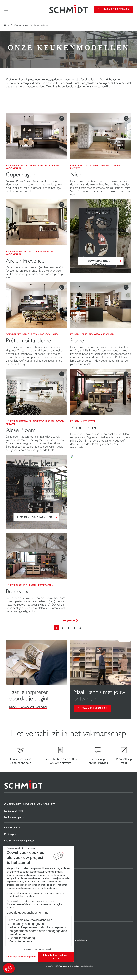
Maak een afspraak (116, 9)
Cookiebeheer (79, 940)
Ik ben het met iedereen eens (56, 956)
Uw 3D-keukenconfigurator (19, 840)
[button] (9, 968)
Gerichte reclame (20, 941)
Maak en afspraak (94, 708)
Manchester (83, 427)
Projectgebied (11, 834)
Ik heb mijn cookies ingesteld (21, 956)
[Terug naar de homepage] (68, 9)
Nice (75, 174)
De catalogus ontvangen (28, 706)
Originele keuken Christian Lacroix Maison (33, 334)
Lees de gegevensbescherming (27, 912)
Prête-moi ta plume (28, 340)
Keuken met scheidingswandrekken (92, 334)
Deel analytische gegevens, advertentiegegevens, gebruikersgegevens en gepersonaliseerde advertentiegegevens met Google (38, 929)
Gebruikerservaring (22, 938)
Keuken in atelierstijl (83, 421)
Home (6, 25)
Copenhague (20, 174)
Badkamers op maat (14, 817)
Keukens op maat (21, 25)
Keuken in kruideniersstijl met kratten (29, 585)
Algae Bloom (21, 430)
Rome (77, 340)
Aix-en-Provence (25, 260)
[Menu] (6, 9)
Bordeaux (17, 591)
